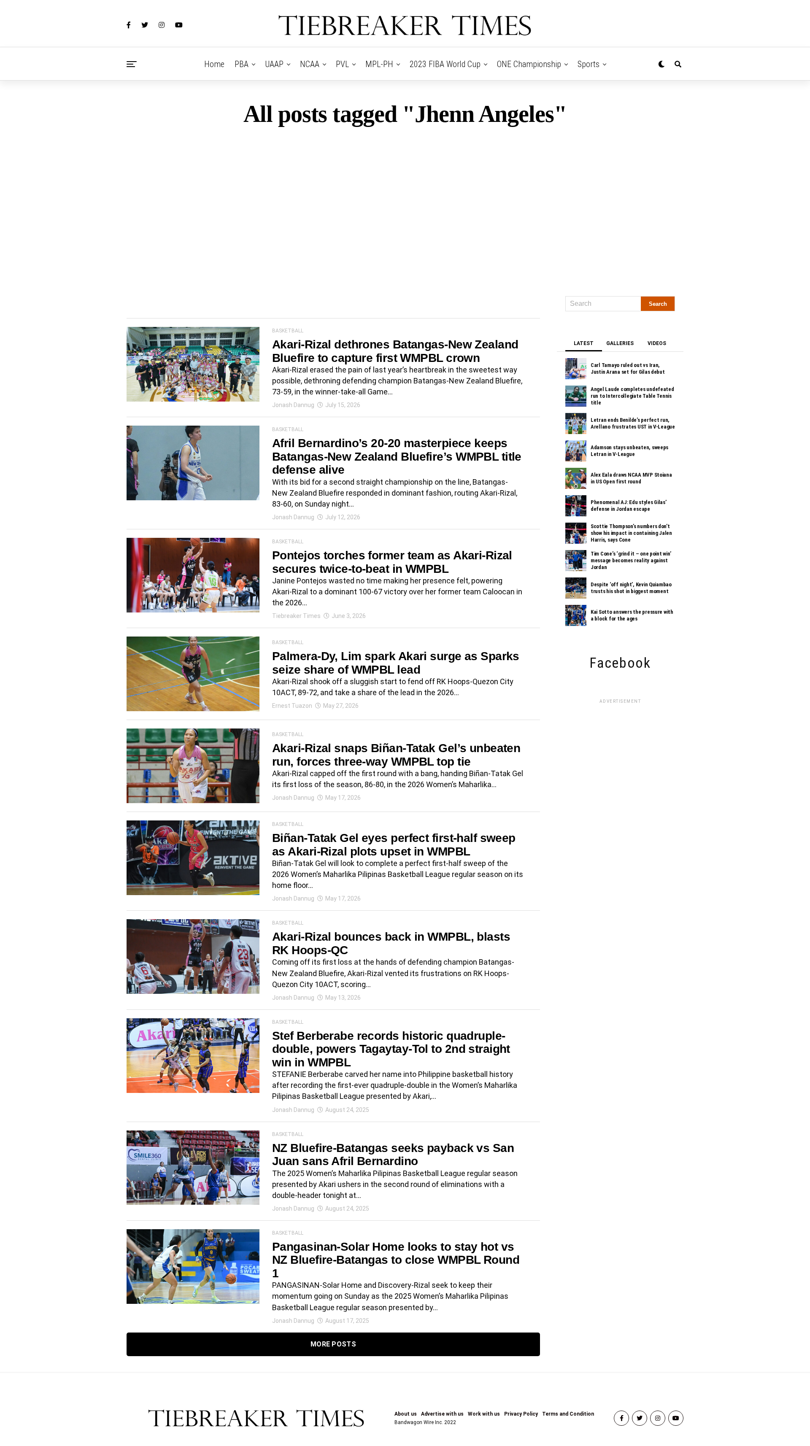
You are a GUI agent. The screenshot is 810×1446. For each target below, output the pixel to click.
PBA (241, 64)
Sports (588, 64)
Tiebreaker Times (296, 615)
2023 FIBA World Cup (445, 64)
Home (214, 64)
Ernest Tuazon (292, 705)
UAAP (274, 64)
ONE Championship (529, 64)
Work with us (484, 1414)
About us (405, 1414)
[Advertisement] (405, 207)
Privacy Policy (521, 1414)
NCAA (309, 64)
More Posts (333, 1344)
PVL (342, 64)
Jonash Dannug (293, 405)
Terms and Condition (568, 1414)
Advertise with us (442, 1414)
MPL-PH (379, 64)
